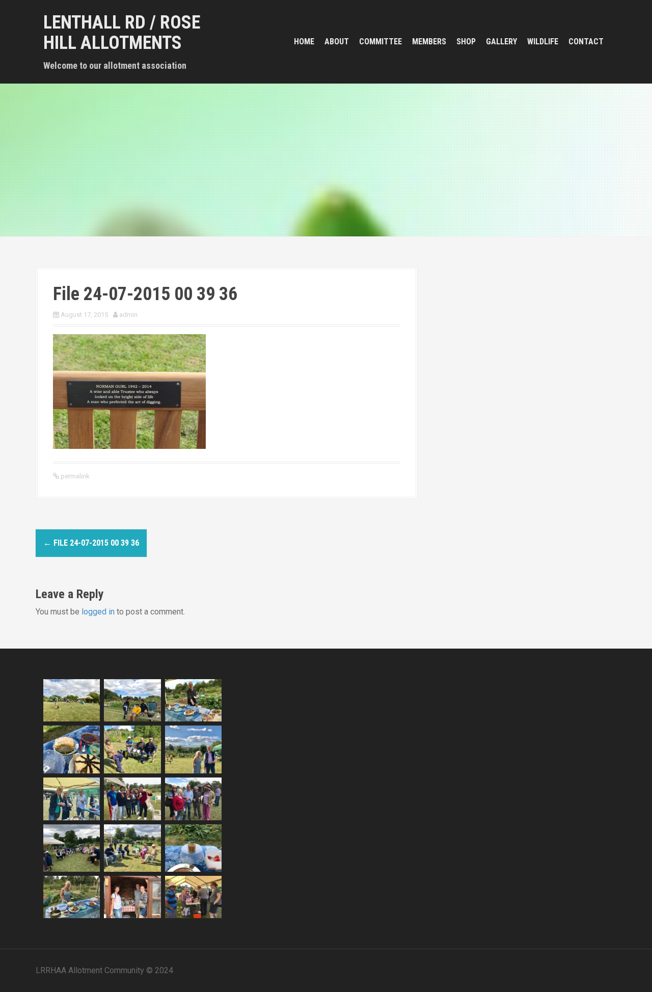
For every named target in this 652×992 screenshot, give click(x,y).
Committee (380, 41)
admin (128, 314)
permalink (74, 476)
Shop (466, 41)
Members (429, 41)
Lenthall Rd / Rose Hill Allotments (121, 32)
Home (304, 41)
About (336, 41)
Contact (586, 41)
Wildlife (542, 41)
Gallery (501, 41)
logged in (98, 611)
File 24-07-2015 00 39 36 (91, 543)
